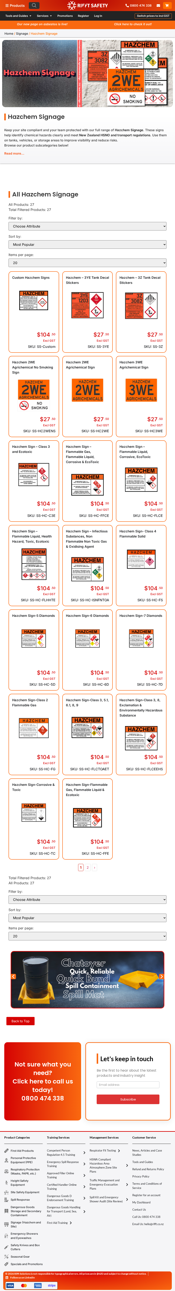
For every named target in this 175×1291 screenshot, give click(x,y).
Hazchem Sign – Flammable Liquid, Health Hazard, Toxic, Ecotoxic (32, 536)
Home (8, 33)
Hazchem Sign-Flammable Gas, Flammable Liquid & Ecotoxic (87, 790)
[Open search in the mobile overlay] (53, 5)
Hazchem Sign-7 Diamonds (141, 616)
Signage (22, 33)
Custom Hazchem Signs (31, 278)
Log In (98, 15)
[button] (153, 16)
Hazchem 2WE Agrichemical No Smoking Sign (32, 367)
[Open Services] (51, 16)
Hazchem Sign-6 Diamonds (87, 616)
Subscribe (128, 1099)
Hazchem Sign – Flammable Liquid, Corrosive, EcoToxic (135, 452)
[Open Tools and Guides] (30, 16)
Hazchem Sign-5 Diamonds (33, 616)
